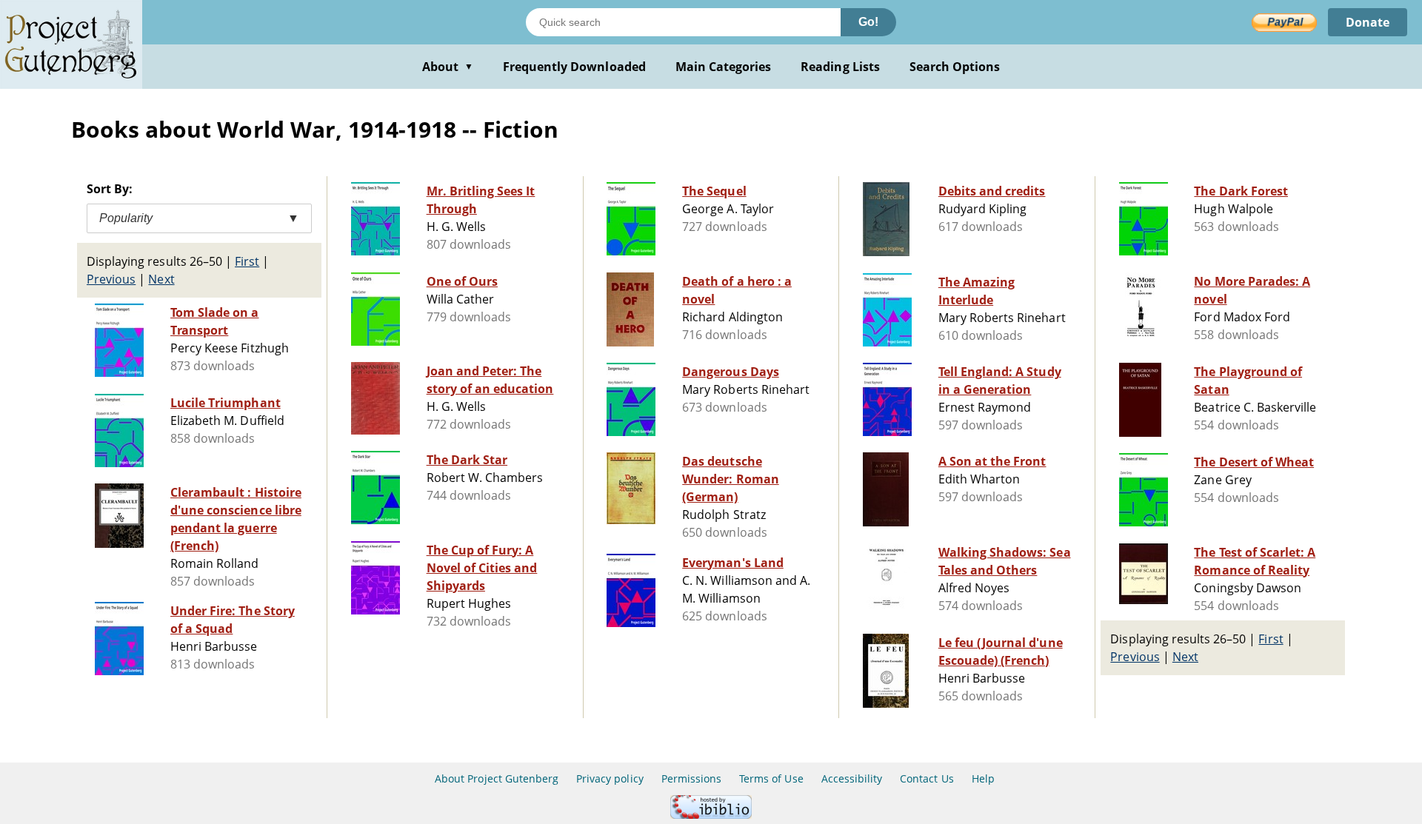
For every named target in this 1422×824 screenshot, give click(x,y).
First (247, 261)
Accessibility (852, 778)
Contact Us (926, 778)
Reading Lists (840, 66)
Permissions (691, 778)
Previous (111, 279)
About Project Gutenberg (496, 778)
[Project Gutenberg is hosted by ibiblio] (711, 815)
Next (161, 279)
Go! (868, 22)
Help (983, 778)
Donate (1367, 22)
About (447, 66)
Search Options (955, 66)
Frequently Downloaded (574, 66)
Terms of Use (771, 778)
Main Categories (723, 66)
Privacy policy (610, 778)
